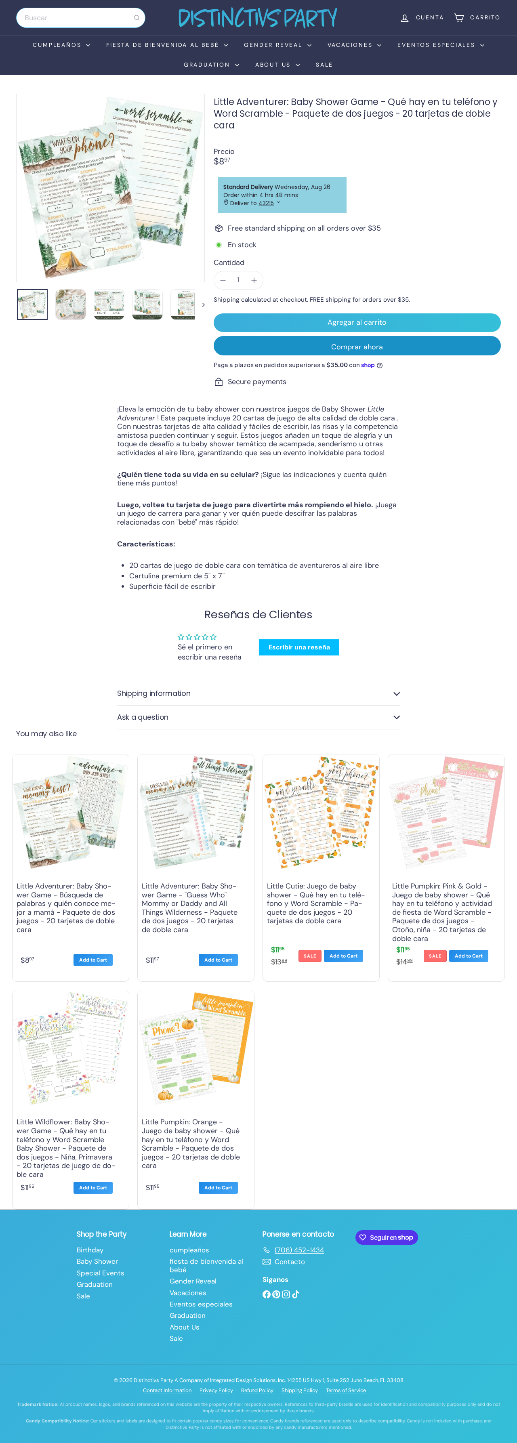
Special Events (100, 1273)
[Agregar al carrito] (93, 960)
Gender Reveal (274, 44)
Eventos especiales (437, 44)
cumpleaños (58, 44)
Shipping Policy (300, 1390)
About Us (274, 64)
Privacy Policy (216, 1390)
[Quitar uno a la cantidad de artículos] (223, 280)
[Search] (136, 18)
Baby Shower (97, 1261)
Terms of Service (346, 1390)
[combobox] (80, 18)
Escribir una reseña (299, 647)
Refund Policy (257, 1390)
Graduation (208, 64)
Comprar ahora (357, 347)
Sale (324, 64)
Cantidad (229, 262)
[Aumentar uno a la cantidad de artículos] (254, 280)
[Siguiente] (200, 304)
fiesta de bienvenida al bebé (164, 44)
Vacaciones (352, 44)
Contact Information (167, 1390)
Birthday (90, 1250)
